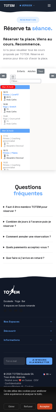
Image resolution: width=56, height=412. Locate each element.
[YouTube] (15, 310)
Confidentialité (13, 383)
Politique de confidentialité (16, 399)
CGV (36, 380)
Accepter (44, 406)
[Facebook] (10, 310)
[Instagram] (5, 310)
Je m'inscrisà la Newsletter (39, 361)
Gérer (11, 406)
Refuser (28, 406)
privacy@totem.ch (13, 386)
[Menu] (49, 5)
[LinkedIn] (21, 310)
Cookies (29, 386)
